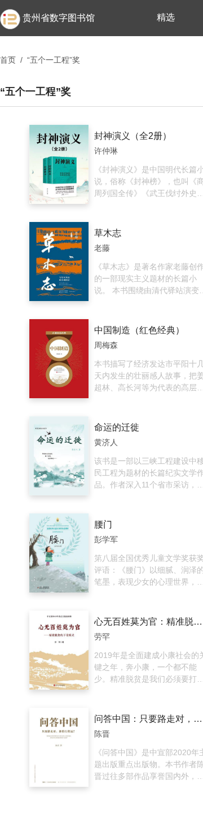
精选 (166, 17)
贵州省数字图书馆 (59, 18)
